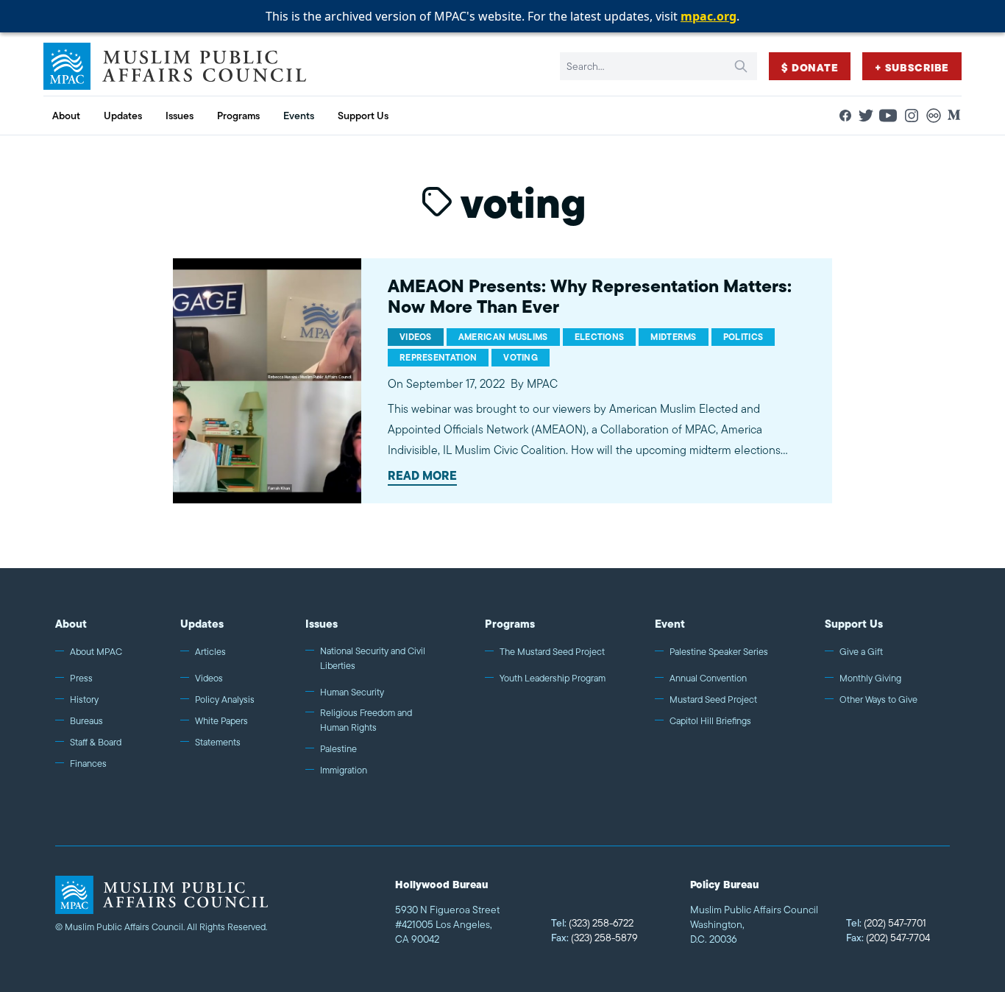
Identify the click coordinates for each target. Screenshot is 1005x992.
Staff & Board (95, 742)
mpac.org (708, 16)
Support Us (854, 623)
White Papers (221, 721)
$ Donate (810, 68)
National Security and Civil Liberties (372, 658)
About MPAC (96, 652)
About (71, 623)
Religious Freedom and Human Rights (366, 720)
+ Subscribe (912, 68)
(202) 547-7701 (886, 922)
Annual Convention (708, 678)
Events (298, 115)
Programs (510, 623)
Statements (218, 742)
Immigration (343, 770)
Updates (202, 623)
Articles (210, 652)
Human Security (352, 692)
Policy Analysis (225, 699)
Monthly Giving (870, 678)
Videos (209, 678)
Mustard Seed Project (713, 699)
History (84, 699)
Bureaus (86, 721)
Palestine (338, 749)
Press (81, 678)
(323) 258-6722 (592, 922)
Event (670, 623)
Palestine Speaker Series (719, 652)
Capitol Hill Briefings (710, 721)
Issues (321, 623)
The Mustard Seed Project (552, 652)
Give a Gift (861, 652)
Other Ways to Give (878, 699)
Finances (88, 763)
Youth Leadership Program (553, 678)
